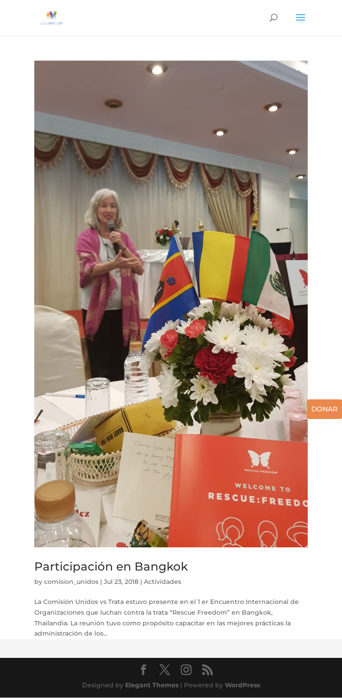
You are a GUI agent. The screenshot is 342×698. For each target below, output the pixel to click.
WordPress (242, 685)
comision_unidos (71, 582)
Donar (324, 409)
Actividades (162, 582)
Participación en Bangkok (111, 566)
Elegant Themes (152, 685)
